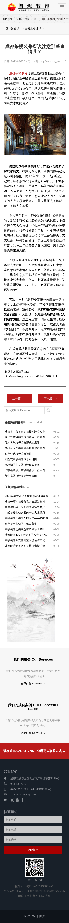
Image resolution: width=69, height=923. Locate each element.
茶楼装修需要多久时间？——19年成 (26, 518)
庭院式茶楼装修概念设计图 (21, 459)
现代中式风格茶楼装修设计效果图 (25, 437)
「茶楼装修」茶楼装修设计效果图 (25, 470)
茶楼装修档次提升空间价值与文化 (25, 540)
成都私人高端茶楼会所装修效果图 (25, 448)
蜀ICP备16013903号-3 (39, 886)
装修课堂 (16, 28)
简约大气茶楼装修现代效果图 (22, 442)
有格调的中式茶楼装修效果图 (22, 464)
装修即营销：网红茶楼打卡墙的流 (25, 545)
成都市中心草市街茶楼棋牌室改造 (25, 431)
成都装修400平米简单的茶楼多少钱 (26, 534)
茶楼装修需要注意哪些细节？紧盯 (25, 529)
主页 (5, 28)
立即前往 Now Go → (33, 683)
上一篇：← (19, 398)
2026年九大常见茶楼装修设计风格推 (26, 496)
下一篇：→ (50, 398)
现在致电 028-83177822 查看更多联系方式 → (34, 751)
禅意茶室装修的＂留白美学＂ (22, 523)
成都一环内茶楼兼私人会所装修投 (25, 501)
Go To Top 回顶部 (34, 916)
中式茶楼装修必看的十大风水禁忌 (25, 512)
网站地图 (44, 895)
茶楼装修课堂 (33, 28)
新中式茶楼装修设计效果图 (21, 475)
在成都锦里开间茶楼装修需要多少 (25, 507)
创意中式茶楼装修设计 (18, 453)
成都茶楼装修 (18, 73)
